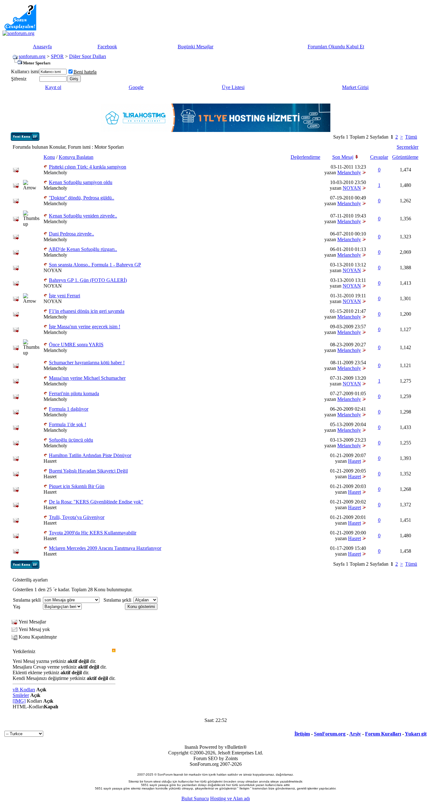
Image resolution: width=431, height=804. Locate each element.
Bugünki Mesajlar (195, 46)
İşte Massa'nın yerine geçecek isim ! (84, 326)
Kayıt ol (53, 87)
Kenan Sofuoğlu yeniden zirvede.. (83, 215)
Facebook (107, 46)
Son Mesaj (342, 157)
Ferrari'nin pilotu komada (74, 393)
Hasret (50, 461)
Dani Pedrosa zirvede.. (71, 233)
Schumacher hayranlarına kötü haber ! (87, 362)
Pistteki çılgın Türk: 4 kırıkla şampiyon (87, 167)
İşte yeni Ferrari (64, 295)
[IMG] (19, 701)
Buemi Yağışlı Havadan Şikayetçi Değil (88, 470)
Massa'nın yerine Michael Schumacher (87, 378)
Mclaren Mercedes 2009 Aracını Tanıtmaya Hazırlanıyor (105, 548)
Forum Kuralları (383, 733)
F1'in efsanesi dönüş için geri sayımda (86, 311)
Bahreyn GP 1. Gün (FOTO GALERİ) (88, 280)
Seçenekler (407, 147)
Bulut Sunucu (195, 798)
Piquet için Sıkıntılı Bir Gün (76, 486)
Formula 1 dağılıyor (68, 409)
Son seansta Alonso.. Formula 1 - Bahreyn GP (95, 264)
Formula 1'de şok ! (67, 424)
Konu (49, 157)
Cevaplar (379, 157)
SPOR (57, 56)
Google (136, 87)
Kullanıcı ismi (25, 71)
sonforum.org (32, 56)
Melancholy (55, 172)
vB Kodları (24, 689)
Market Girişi (355, 87)
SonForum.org (329, 733)
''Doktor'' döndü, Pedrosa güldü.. (81, 197)
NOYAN (352, 188)
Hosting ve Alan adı (230, 798)
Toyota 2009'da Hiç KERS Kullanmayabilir (92, 532)
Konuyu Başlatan (76, 157)
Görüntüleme (405, 157)
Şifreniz (19, 78)
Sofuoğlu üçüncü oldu (71, 440)
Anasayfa (42, 46)
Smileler (21, 695)
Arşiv (355, 733)
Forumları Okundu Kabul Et (336, 46)
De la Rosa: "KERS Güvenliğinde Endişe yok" (96, 501)
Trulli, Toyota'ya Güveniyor (76, 517)
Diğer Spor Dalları (87, 56)
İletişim (302, 733)
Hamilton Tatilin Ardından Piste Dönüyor (90, 455)
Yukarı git (416, 733)
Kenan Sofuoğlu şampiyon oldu (80, 182)
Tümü (411, 137)
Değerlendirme (305, 157)
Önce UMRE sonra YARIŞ (76, 344)
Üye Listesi (233, 87)
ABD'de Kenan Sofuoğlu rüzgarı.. (83, 249)
